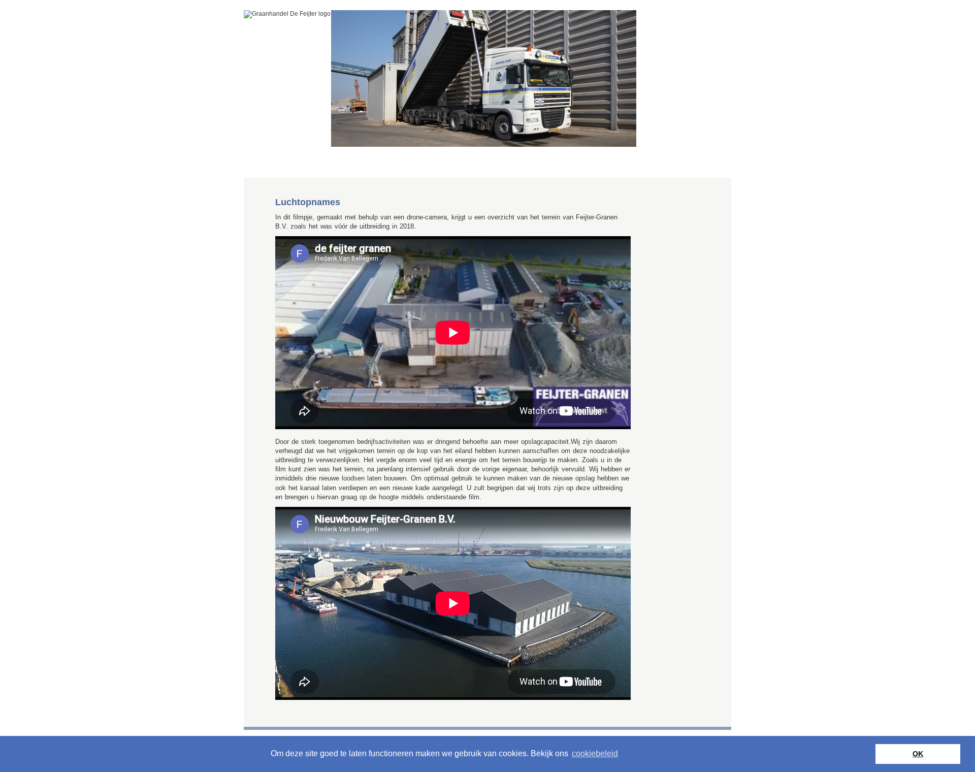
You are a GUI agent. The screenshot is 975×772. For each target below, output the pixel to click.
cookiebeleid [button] (595, 753)
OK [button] (918, 754)
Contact (404, 162)
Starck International (307, 162)
